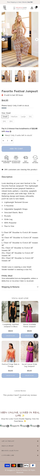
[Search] (5, 9)
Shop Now (10, 335)
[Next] (36, 39)
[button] (35, 335)
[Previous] (3, 39)
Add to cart (16, 149)
